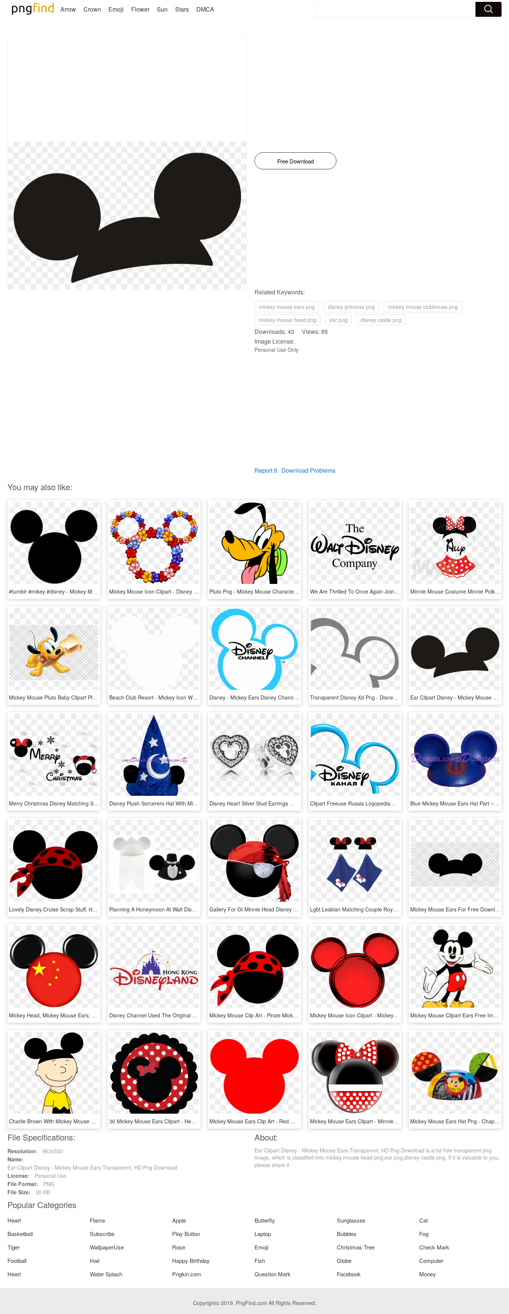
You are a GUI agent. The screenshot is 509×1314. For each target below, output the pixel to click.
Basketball (20, 1234)
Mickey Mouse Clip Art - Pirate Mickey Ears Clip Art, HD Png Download (292, 1015)
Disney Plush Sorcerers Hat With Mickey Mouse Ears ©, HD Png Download (197, 803)
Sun (162, 9)
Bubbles (347, 1234)
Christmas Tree (355, 1247)
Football (16, 1260)
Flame (97, 1220)
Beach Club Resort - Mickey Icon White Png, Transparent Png (182, 697)
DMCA (205, 9)
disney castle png (381, 319)
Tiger (13, 1247)
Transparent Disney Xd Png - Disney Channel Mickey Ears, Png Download (397, 697)
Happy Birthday (191, 1260)
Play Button (186, 1234)
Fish (260, 1260)
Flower (140, 9)
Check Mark (434, 1247)
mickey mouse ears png (287, 306)
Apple (179, 1220)
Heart (14, 1220)
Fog (424, 1234)
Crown (92, 9)
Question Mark (273, 1274)
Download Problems (308, 470)
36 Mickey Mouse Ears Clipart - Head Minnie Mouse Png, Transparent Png (197, 1121)
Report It (266, 470)
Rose (178, 1247)
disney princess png (351, 306)
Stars (182, 9)
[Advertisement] (127, 89)
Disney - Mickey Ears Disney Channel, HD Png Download (276, 697)
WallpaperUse (107, 1247)
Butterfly (265, 1220)
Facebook (349, 1274)
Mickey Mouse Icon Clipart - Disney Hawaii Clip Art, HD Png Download (191, 591)
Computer (431, 1260)
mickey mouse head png (287, 319)
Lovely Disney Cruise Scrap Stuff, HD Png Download (70, 909)
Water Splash (106, 1274)
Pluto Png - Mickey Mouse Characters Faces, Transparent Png (283, 591)
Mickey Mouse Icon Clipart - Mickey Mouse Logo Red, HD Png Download (396, 1015)
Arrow (68, 9)
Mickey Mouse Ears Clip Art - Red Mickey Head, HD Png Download (288, 1121)
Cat (423, 1220)
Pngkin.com (186, 1274)
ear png (338, 319)
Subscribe (102, 1234)
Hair (95, 1260)
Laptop (263, 1234)
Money (427, 1274)
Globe (344, 1260)
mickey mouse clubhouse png (423, 306)
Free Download (295, 161)
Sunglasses (351, 1220)
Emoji (116, 9)
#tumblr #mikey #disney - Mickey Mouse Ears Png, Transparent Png (89, 591)
